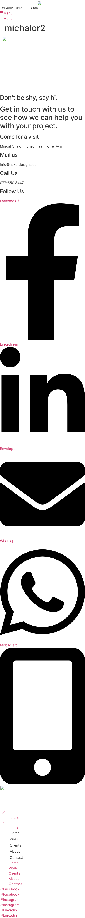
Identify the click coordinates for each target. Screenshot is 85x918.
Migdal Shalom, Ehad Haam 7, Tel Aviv (31, 146)
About (15, 851)
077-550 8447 (12, 182)
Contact (16, 857)
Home (15, 833)
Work (14, 839)
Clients (15, 845)
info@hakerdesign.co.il (18, 164)
